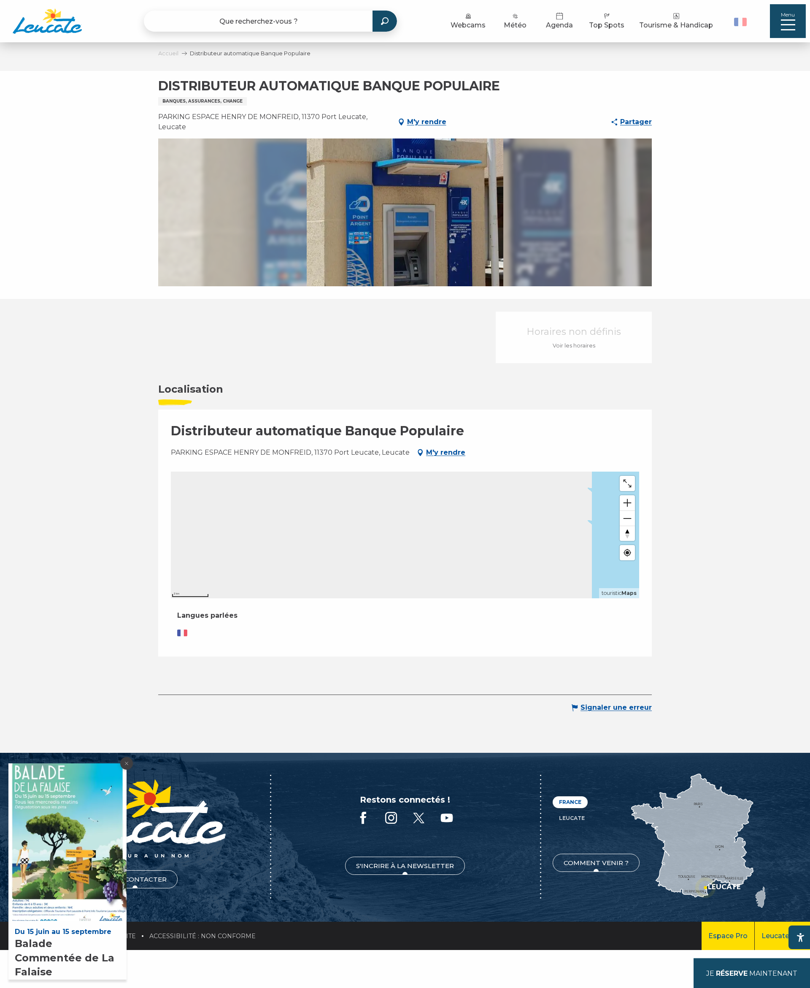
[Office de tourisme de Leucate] (135, 818)
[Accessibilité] (800, 937)
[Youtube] (447, 818)
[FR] (740, 22)
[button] (741, 21)
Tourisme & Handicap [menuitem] (676, 25)
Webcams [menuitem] (468, 25)
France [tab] (570, 802)
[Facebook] (363, 818)
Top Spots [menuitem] (606, 25)
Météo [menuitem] (515, 25)
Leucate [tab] (572, 818)
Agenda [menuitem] (559, 25)
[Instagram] (391, 818)
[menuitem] (47, 21)
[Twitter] (419, 818)
